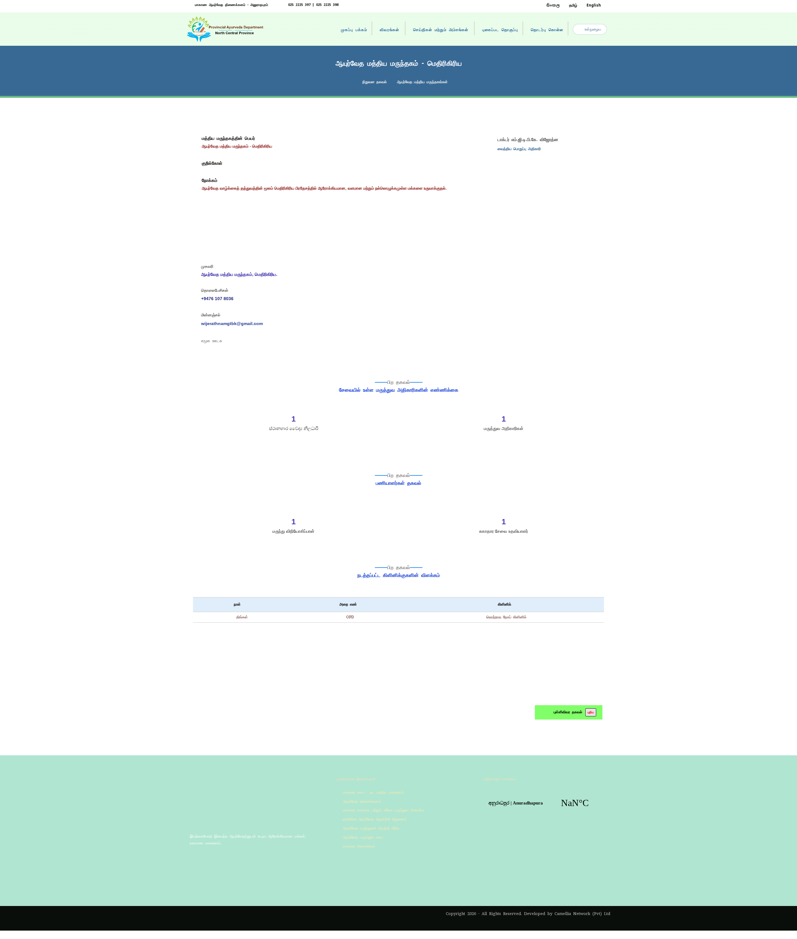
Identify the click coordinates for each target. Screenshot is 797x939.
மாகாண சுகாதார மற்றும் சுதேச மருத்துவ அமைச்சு (383, 810)
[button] (195, 861)
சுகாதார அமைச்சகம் (359, 846)
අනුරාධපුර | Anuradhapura (545, 803)
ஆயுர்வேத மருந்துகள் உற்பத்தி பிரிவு (371, 828)
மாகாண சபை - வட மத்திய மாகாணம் (373, 792)
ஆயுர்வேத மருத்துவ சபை (363, 837)
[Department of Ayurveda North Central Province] (226, 29)
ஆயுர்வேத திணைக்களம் (362, 801)
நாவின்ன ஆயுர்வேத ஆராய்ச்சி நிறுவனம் (375, 819)
